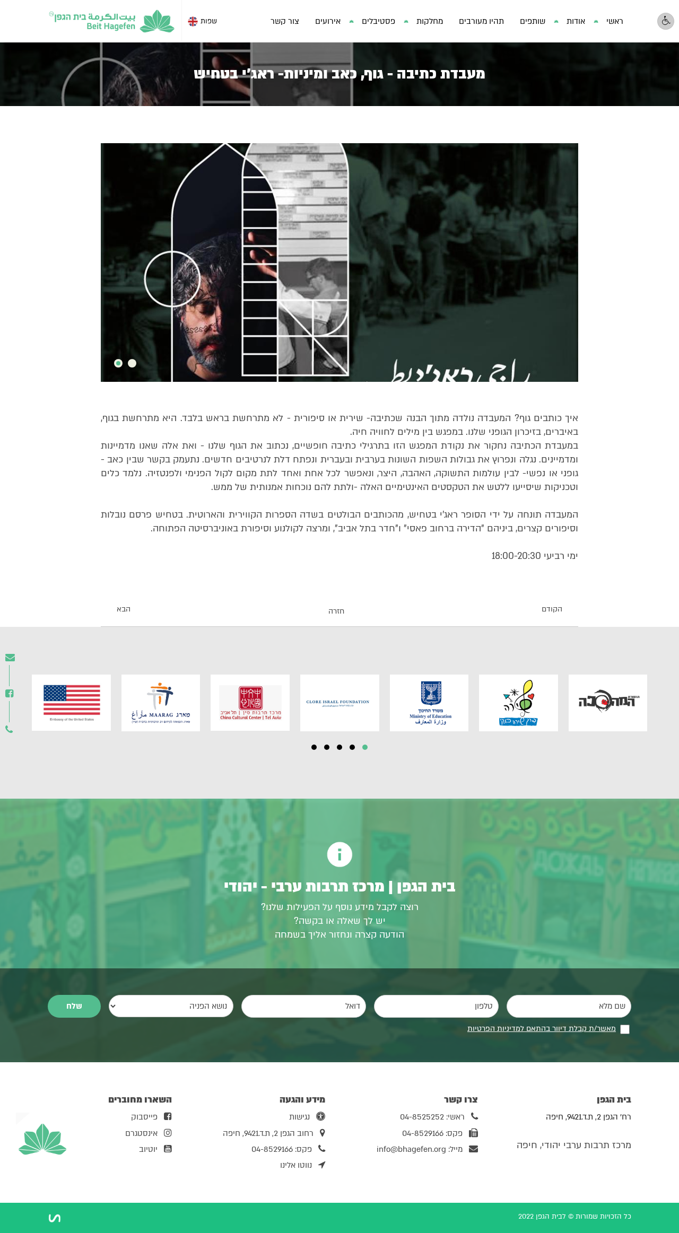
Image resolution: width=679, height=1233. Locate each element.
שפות (209, 21)
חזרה (336, 611)
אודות (576, 21)
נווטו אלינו (296, 1165)
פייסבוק (144, 1117)
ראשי (614, 21)
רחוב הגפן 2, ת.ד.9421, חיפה (268, 1133)
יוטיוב (148, 1149)
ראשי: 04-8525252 (432, 1117)
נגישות (299, 1117)
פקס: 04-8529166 (432, 1133)
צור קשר (285, 21)
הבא (123, 609)
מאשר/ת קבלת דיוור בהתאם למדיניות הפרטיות (541, 1029)
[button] (365, 747)
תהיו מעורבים (481, 21)
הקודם (552, 609)
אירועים (328, 21)
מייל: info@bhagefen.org (420, 1149)
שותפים (532, 21)
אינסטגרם (141, 1133)
